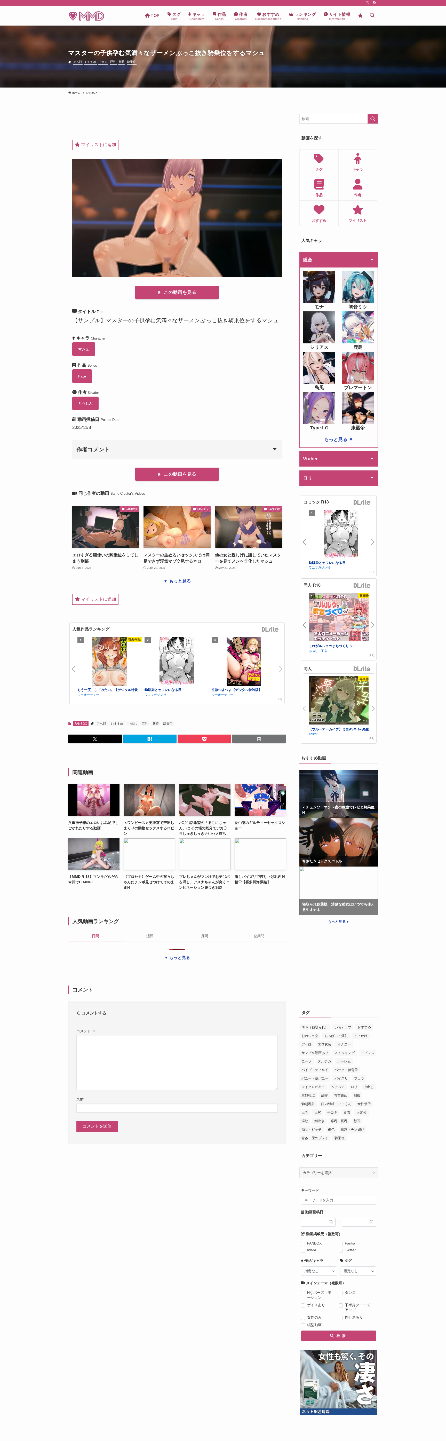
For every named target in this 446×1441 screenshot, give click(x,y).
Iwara (311, 1250)
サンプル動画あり (314, 1053)
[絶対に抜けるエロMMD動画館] (86, 15)
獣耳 (357, 1121)
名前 (80, 1099)
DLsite (270, 629)
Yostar (313, 733)
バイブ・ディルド (314, 1070)
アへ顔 (77, 61)
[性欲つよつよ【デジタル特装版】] (244, 662)
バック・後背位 (346, 1070)
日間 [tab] (95, 936)
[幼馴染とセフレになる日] (177, 662)
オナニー (344, 1044)
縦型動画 (314, 1325)
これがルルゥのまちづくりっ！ (332, 645)
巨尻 (317, 1112)
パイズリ (341, 1078)
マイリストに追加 (98, 144)
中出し (103, 61)
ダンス (350, 1292)
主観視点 (308, 1095)
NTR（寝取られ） (314, 1027)
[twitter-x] (367, 3)
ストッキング (344, 1053)
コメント (85, 1031)
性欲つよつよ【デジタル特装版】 (237, 689)
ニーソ (306, 1061)
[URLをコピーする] (259, 739)
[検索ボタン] (372, 16)
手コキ (332, 1112)
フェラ (359, 1078)
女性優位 (364, 1104)
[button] (95, 739)
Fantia (350, 1243)
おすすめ (90, 61)
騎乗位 (131, 61)
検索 (340, 1336)
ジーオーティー (88, 694)
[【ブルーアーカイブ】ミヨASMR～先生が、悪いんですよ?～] (341, 701)
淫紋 (304, 1121)
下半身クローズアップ (357, 1307)
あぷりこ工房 (318, 650)
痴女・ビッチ (311, 1129)
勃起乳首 (308, 1104)
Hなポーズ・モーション (319, 1295)
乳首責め (340, 1095)
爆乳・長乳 (339, 1121)
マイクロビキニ (313, 1087)
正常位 (361, 1112)
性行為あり (354, 1317)
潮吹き (319, 1121)
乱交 (324, 1095)
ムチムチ (338, 1087)
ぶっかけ (361, 1036)
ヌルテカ (324, 1061)
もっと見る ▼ (338, 439)
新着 (121, 61)
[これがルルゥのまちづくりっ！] (341, 618)
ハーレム (344, 1061)
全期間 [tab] (258, 936)
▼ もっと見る (177, 581)
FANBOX (81, 724)
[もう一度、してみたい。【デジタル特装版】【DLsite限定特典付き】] (109, 662)
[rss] (374, 3)
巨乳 (113, 61)
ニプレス (367, 1053)
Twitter (350, 1250)
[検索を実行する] (373, 119)
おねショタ (309, 1036)
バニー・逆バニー (314, 1078)
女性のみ (314, 1317)
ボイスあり (316, 1305)
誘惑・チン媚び (352, 1129)
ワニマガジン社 (155, 694)
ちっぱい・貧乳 (336, 1036)
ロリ (354, 1087)
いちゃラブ (342, 1027)
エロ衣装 (324, 1044)
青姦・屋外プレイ (314, 1138)
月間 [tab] (204, 936)
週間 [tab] (150, 936)
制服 (357, 1095)
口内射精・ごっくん (336, 1104)
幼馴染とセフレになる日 (163, 689)
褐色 (331, 1129)
